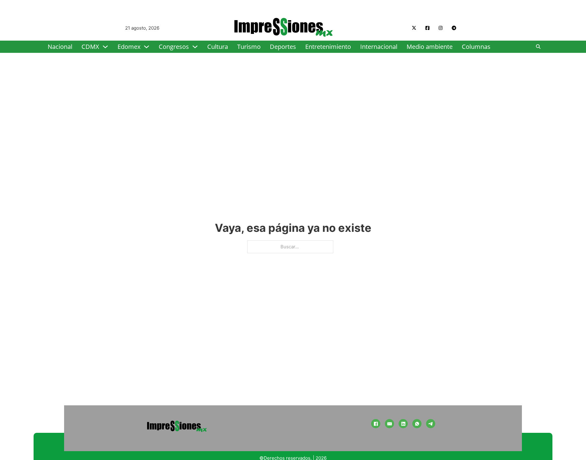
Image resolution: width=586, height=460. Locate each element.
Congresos (174, 46)
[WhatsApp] (416, 423)
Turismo (249, 46)
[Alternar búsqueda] (538, 47)
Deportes (283, 46)
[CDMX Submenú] (105, 47)
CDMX (90, 46)
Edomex (129, 46)
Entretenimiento (328, 46)
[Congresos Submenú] (195, 47)
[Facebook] (375, 423)
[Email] (389, 423)
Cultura (217, 46)
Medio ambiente (430, 46)
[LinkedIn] (403, 423)
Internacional (378, 46)
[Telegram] (430, 423)
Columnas (476, 46)
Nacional (60, 46)
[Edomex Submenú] (146, 47)
